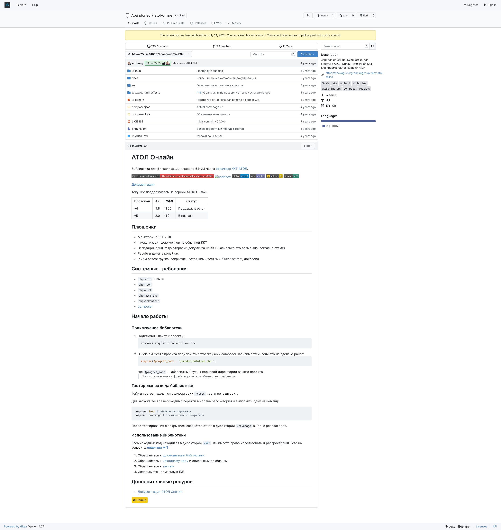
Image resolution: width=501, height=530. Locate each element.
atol (334, 83)
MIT (327, 100)
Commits (159, 46)
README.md (140, 136)
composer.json (141, 107)
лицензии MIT (158, 447)
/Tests (146, 92)
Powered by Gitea (15, 526)
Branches (223, 46)
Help (35, 4)
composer (145, 306)
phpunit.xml (139, 128)
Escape (308, 145)
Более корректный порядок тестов (220, 128)
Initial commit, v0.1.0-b (211, 121)
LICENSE (137, 121)
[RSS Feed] (308, 15)
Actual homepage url (210, 107)
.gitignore (138, 99)
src (134, 85)
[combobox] (273, 54)
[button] (322, 15)
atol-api (345, 83)
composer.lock (141, 114)
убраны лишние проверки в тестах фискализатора (236, 92)
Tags (287, 46)
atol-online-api (331, 88)
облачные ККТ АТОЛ (231, 169)
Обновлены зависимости (213, 114)
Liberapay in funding (210, 70)
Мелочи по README (185, 63)
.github (136, 70)
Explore (21, 4)
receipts (364, 88)
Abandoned (140, 15)
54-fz (325, 83)
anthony (137, 63)
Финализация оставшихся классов (220, 85)
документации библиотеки (183, 455)
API (495, 526)
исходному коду (175, 461)
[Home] (7, 4)
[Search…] (372, 46)
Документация (143, 184)
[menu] (450, 526)
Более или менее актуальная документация (226, 78)
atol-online (163, 15)
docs (135, 78)
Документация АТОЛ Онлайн (160, 492)
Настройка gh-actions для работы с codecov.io (228, 99)
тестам (168, 466)
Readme (330, 95)
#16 (199, 92)
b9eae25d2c (153, 63)
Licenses (481, 526)
